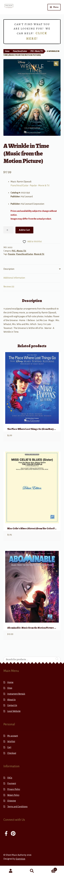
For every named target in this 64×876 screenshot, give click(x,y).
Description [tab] (8, 269)
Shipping (11, 801)
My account (12, 736)
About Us (11, 699)
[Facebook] (6, 834)
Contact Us (12, 705)
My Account (10, 871)
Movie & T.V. (44, 185)
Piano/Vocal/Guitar (20, 51)
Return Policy (13, 795)
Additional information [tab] (14, 278)
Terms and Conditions (17, 806)
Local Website (14, 711)
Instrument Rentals (16, 694)
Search (32, 871)
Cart (9, 747)
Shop (9, 688)
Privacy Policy (13, 789)
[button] (56, 63)
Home (7, 51)
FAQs (9, 778)
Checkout (11, 753)
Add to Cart (24, 230)
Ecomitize (20, 859)
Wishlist (11, 741)
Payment (11, 783)
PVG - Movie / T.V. (37, 51)
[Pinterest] (13, 834)
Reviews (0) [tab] (8, 286)
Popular (33, 185)
